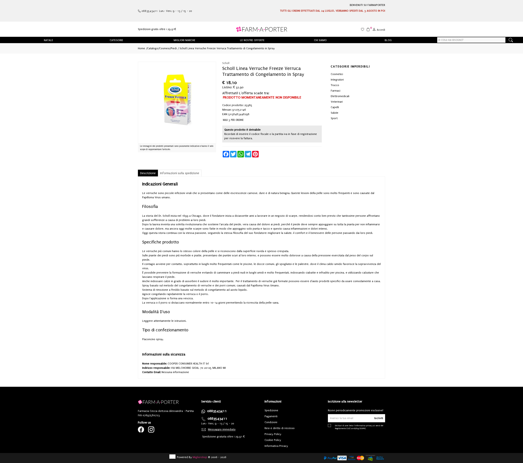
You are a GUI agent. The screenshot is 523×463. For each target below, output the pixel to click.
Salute (334, 112)
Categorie (116, 40)
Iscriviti (378, 418)
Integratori (337, 79)
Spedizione (271, 410)
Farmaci (335, 90)
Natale (48, 40)
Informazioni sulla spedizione (179, 173)
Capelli (335, 107)
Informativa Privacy (276, 445)
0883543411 (217, 411)
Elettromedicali (340, 96)
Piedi (174, 48)
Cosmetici (337, 74)
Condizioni (271, 422)
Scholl (225, 63)
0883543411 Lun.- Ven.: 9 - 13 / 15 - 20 (166, 10)
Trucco (335, 85)
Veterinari (337, 101)
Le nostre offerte (252, 40)
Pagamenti (271, 416)
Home (141, 48)
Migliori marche (184, 40)
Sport (334, 118)
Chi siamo (320, 40)
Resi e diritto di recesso (280, 428)
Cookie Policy (273, 440)
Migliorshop (200, 457)
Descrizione (148, 173)
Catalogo (152, 48)
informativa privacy (364, 425)
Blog (388, 40)
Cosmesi (164, 48)
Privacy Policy (273, 434)
